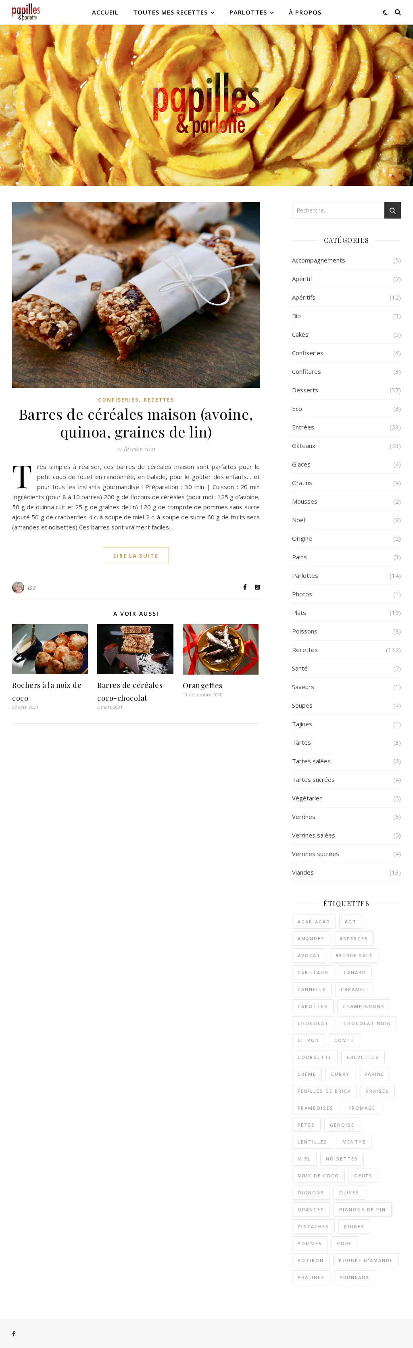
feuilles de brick (324, 1091)
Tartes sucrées (313, 779)
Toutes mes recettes (170, 12)
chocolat (313, 1023)
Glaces (301, 464)
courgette (315, 1057)
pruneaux (354, 1277)
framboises (316, 1108)
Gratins (302, 483)
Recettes (159, 399)
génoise (342, 1125)
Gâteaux (303, 446)
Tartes (301, 742)
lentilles (312, 1142)
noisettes (342, 1159)
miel (304, 1159)
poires (354, 1226)
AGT (351, 922)
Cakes (300, 334)
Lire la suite (136, 555)
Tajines (302, 724)
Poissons (304, 631)
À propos (305, 12)
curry (340, 1074)
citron (308, 1040)
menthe (354, 1142)
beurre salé (354, 955)
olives (349, 1193)
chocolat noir (367, 1023)
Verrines (303, 817)
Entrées (303, 427)
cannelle (312, 989)
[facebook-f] (13, 1334)
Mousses (304, 501)
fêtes (306, 1125)
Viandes (303, 872)
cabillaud (313, 972)
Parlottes (248, 12)
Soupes (302, 705)
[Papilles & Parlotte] (26, 12)
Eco (297, 408)
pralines (311, 1277)
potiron (311, 1260)
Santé (300, 668)
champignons (364, 1006)
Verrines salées (313, 835)
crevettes (363, 1057)
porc (345, 1243)
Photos (302, 594)
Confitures (306, 371)
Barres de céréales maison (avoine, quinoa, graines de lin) (136, 422)
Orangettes (203, 685)
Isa (31, 587)
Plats (299, 612)
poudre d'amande (366, 1260)
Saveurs (303, 687)
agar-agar (314, 922)
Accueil (105, 12)
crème (307, 1074)
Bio (296, 316)
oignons (311, 1193)
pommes (310, 1243)
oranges (311, 1209)
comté (344, 1040)
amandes (311, 938)
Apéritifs (303, 297)
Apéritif (302, 279)
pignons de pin (362, 1209)
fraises (377, 1091)
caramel (354, 989)
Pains (299, 557)
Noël (298, 520)
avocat (309, 955)
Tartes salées (311, 761)
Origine (302, 538)
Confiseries (118, 399)
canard (355, 972)
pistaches (313, 1226)
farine (374, 1074)
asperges (354, 938)
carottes (313, 1006)
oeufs (363, 1176)
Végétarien (307, 798)
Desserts (305, 390)
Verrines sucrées (315, 854)
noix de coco (318, 1176)
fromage (361, 1108)
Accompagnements (318, 260)
